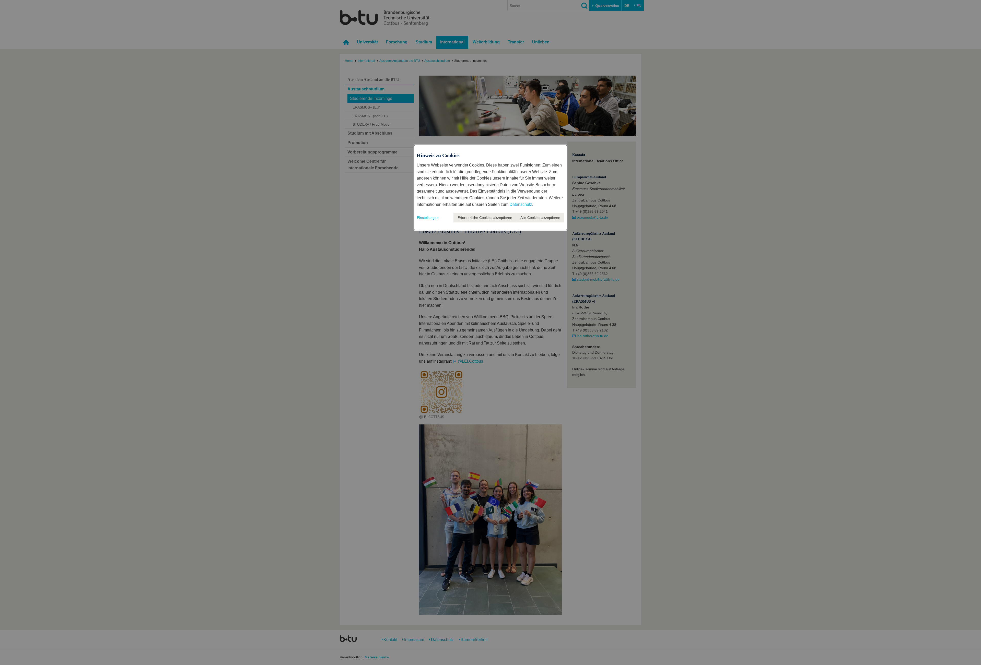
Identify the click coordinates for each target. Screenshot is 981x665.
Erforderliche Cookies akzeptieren (485, 218)
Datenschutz (520, 204)
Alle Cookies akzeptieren (540, 218)
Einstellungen (428, 218)
